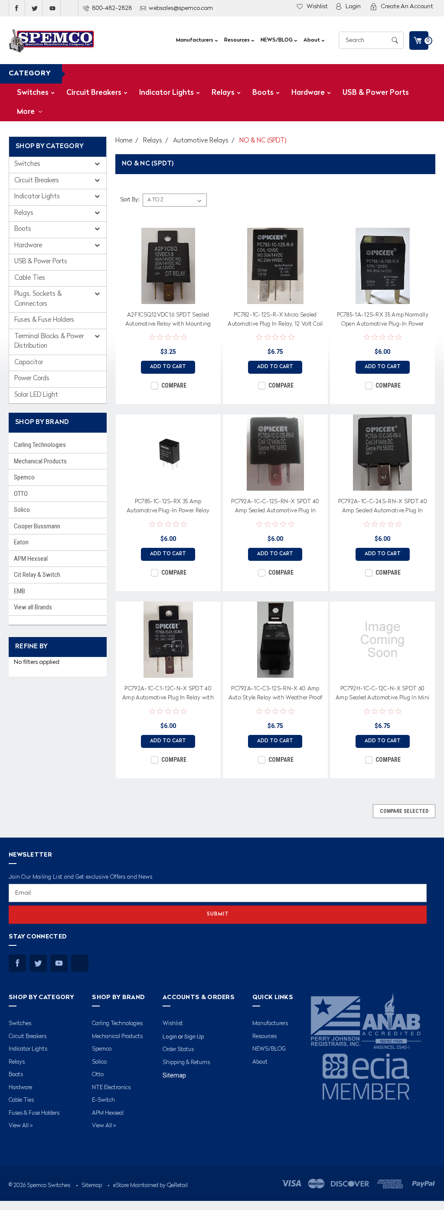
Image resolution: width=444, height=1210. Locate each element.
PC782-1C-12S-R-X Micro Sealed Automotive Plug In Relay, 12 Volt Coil (275, 319)
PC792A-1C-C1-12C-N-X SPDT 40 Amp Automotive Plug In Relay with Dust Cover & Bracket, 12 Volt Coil (168, 694)
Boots (263, 93)
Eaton (21, 542)
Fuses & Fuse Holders (44, 320)
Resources (237, 40)
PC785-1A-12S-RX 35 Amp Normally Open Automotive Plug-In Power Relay (382, 321)
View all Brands (33, 607)
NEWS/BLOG (277, 40)
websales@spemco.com (181, 8)
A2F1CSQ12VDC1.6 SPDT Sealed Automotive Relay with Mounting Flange (168, 321)
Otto (98, 1074)
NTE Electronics (111, 1087)
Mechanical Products (40, 461)
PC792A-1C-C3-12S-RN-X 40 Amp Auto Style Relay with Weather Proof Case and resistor (276, 694)
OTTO (21, 494)
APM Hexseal (31, 559)
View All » (21, 1126)
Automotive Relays (201, 141)
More (26, 112)
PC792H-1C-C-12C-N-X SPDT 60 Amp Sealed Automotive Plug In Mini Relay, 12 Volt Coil (382, 694)
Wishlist (317, 6)
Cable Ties (29, 278)
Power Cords (31, 378)
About (312, 40)
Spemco (24, 477)
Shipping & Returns (186, 1062)
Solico (22, 510)
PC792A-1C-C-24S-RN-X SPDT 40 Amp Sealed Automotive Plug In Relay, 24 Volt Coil (382, 507)
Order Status (178, 1049)
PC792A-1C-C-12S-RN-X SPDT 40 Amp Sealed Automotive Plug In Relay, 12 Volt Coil (275, 507)
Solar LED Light (36, 395)
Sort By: (129, 200)
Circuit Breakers (93, 93)
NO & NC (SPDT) (263, 141)
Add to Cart (168, 367)
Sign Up (194, 1036)
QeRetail (177, 1185)
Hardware (308, 93)
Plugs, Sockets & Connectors (38, 299)
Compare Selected (404, 811)
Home (123, 141)
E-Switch (103, 1100)
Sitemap (174, 1075)
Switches (33, 93)
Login (353, 6)
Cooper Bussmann (37, 526)
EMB (19, 591)
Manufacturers (195, 40)
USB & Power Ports (376, 93)
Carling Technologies (40, 445)
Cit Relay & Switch (37, 575)
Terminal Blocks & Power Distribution (49, 341)
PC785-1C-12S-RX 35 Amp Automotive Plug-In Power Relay (168, 506)
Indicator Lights (166, 93)
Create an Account (407, 6)
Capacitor (28, 362)
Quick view (168, 297)
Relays (223, 93)
